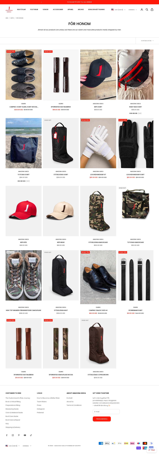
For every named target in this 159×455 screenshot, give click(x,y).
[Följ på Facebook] (7, 435)
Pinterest (40, 412)
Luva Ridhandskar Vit (98, 175)
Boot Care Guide (12, 416)
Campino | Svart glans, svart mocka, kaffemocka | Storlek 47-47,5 (23, 107)
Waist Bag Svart (135, 107)
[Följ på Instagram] (13, 435)
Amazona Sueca (98, 104)
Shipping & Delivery (13, 427)
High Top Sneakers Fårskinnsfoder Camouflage (23, 310)
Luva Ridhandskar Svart (135, 175)
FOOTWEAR (34, 9)
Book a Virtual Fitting (13, 402)
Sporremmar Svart (135, 310)
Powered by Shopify (73, 446)
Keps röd (23, 242)
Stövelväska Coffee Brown (98, 375)
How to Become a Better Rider (48, 398)
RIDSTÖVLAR (21, 9)
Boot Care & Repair (13, 420)
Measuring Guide (12, 409)
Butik (12, 18)
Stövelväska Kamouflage (98, 242)
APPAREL (70, 9)
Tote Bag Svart (23, 175)
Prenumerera (101, 419)
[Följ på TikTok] (31, 435)
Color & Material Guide (14, 412)
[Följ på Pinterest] (19, 435)
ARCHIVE (81, 9)
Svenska (132, 10)
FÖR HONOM (19, 18)
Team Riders (42, 402)
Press (39, 405)
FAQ (7, 424)
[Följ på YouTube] (25, 435)
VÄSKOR (45, 9)
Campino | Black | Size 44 (98, 310)
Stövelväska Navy (61, 310)
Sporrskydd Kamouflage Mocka (61, 375)
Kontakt (69, 398)
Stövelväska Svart (61, 175)
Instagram (41, 409)
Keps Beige (60, 242)
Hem (7, 18)
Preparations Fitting (13, 405)
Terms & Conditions (74, 405)
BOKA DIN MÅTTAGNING (96, 9)
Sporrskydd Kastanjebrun (61, 107)
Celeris (23, 104)
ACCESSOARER (58, 9)
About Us (70, 402)
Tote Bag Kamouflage (135, 242)
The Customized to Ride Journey (18, 398)
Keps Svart (98, 107)
